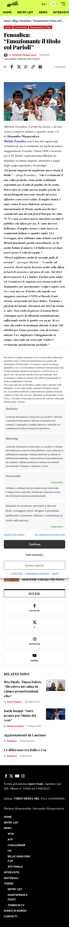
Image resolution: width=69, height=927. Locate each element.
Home (7, 20)
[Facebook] (34, 608)
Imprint (55, 573)
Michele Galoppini (15, 726)
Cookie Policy (17, 573)
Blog (15, 20)
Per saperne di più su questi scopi (50, 534)
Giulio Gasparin (14, 701)
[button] (36, 4)
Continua (34, 544)
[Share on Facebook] (11, 67)
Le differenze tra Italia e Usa (25, 750)
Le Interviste (21, 27)
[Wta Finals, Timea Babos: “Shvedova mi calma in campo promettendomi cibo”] (55, 685)
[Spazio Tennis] (13, 4)
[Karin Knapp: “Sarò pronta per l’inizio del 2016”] (55, 714)
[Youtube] (34, 658)
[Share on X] (19, 67)
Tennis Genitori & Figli (40, 27)
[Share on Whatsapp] (26, 67)
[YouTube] (17, 776)
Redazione (12, 741)
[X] (34, 624)
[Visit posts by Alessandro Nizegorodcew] (6, 55)
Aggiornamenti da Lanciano (25, 735)
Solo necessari (34, 554)
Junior (8, 27)
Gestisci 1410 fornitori (14, 534)
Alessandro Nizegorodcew (24, 55)
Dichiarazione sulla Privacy (37, 573)
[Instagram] (34, 641)
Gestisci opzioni (34, 565)
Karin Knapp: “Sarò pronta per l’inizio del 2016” (20, 715)
